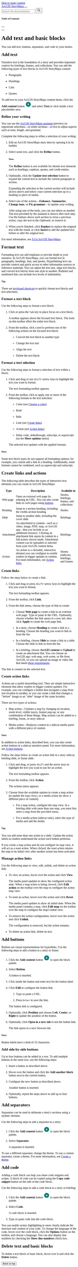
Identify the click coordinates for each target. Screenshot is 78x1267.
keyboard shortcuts (24, 288)
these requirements (38, 663)
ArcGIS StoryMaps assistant (36, 123)
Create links (34, 422)
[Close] (2, 26)
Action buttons (14, 748)
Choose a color (37, 404)
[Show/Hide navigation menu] (25, 7)
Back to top (9, 1263)
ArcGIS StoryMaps (12, 6)
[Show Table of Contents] (2, 30)
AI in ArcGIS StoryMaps (46, 239)
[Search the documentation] (39, 10)
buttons (49, 502)
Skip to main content (13, 3)
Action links (37, 429)
